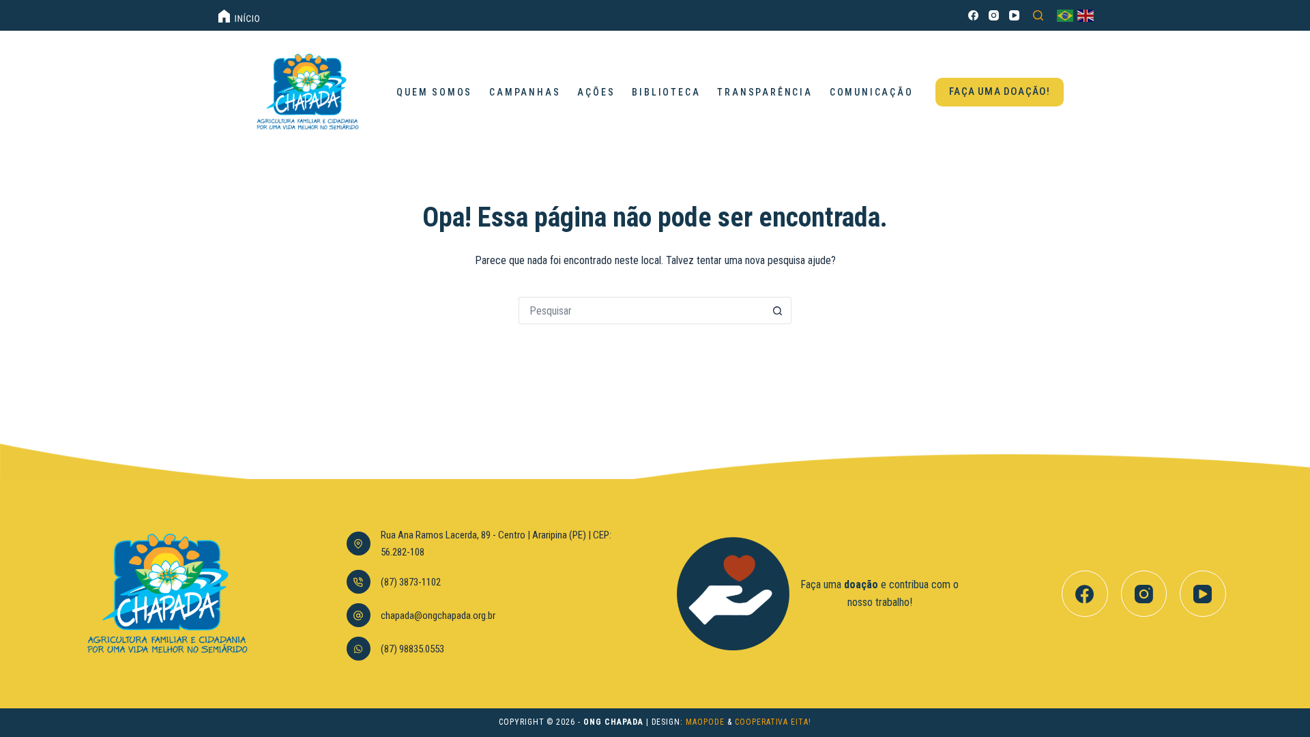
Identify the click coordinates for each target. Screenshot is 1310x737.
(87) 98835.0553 (412, 649)
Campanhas (524, 92)
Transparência (764, 92)
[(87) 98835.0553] (358, 649)
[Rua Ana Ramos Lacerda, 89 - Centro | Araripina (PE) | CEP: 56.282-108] (358, 543)
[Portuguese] (1066, 15)
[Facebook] (973, 15)
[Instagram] (994, 15)
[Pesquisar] (1038, 15)
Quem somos (434, 92)
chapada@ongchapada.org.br (438, 615)
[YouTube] (1014, 15)
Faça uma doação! (999, 91)
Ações (596, 92)
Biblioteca (666, 92)
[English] (1086, 15)
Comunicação (872, 92)
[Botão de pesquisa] (777, 310)
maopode (705, 722)
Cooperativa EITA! (773, 722)
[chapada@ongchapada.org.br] (358, 615)
